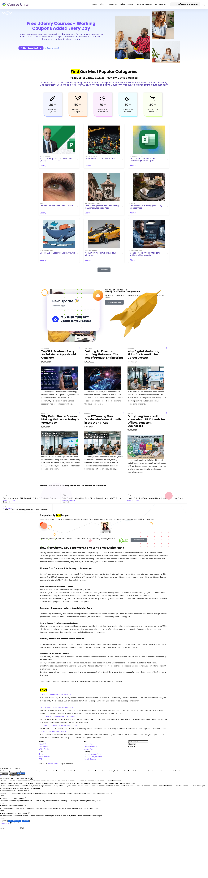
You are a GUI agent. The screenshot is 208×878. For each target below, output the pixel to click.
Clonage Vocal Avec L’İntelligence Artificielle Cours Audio (145, 254)
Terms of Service (90, 746)
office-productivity (46, 156)
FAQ (40, 759)
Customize (4, 773)
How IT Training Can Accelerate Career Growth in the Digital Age (102, 419)
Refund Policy (89, 749)
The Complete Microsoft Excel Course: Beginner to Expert (143, 159)
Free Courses (44, 756)
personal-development (92, 203)
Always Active (23, 791)
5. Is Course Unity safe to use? (53, 731)
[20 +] (52, 98)
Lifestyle (42, 203)
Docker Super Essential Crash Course (57, 253)
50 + (77, 104)
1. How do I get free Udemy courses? (56, 695)
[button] (104, 694)
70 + (102, 104)
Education (44, 413)
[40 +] (152, 98)
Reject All (13, 773)
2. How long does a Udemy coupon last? (58, 707)
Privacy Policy (89, 744)
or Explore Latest (52, 48)
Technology (45, 348)
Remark (21, 798)
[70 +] (102, 98)
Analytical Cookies (9, 806)
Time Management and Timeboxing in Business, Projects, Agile (102, 206)
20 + (52, 104)
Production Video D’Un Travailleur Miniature (100, 254)
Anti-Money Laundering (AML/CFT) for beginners (145, 206)
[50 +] (77, 98)
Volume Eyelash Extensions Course (56, 205)
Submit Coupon (90, 759)
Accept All (21, 773)
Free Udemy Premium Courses (120, 4)
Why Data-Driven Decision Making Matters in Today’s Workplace (60, 419)
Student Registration (92, 754)
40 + (152, 104)
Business (132, 203)
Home (95, 4)
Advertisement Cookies (11, 813)
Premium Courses (144, 4)
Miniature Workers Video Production (101, 158)
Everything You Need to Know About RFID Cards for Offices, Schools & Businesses (146, 421)
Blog (102, 4)
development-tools (46, 250)
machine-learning (91, 156)
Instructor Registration (93, 756)
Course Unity (52, 764)
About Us (42, 744)
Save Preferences (14, 821)
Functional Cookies (9, 798)
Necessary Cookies (9, 791)
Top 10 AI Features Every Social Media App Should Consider (58, 354)
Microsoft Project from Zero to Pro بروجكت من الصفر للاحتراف (56, 159)
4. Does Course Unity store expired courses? (59, 725)
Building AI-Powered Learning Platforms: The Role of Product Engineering (103, 354)
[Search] (22, 828)
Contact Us (43, 746)
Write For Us (160, 4)
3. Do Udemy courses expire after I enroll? (58, 716)
